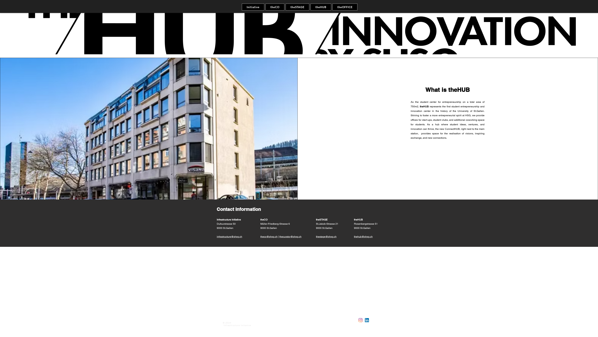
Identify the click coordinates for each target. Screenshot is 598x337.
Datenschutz (243, 318)
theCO (264, 219)
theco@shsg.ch (269, 236)
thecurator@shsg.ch (290, 236)
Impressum (228, 318)
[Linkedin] (367, 320)
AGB (254, 318)
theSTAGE (322, 219)
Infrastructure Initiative (229, 219)
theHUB (358, 219)
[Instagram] (360, 320)
